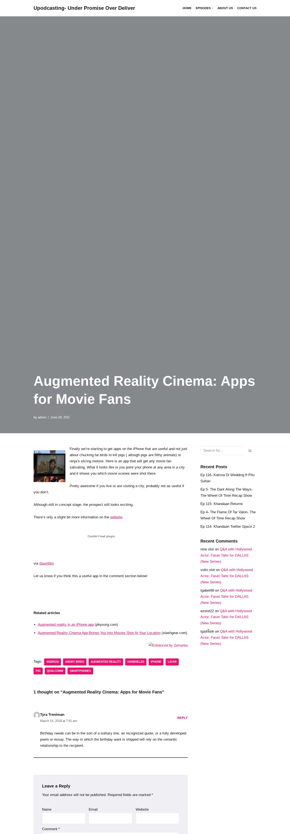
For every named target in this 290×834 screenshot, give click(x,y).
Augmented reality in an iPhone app (66, 625)
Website (142, 809)
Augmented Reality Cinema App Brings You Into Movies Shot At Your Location (99, 633)
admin (42, 417)
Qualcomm (55, 670)
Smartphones (80, 670)
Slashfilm (46, 563)
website (116, 517)
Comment (51, 829)
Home (187, 8)
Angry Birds (74, 661)
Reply (182, 718)
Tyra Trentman (52, 715)
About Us (225, 8)
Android (52, 661)
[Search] (250, 450)
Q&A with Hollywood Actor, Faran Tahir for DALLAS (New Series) (226, 555)
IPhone (156, 661)
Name (46, 809)
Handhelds (135, 661)
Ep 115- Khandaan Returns (221, 504)
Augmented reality (106, 661)
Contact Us (246, 8)
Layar (172, 661)
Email (93, 809)
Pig (38, 670)
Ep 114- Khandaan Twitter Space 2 (227, 527)
